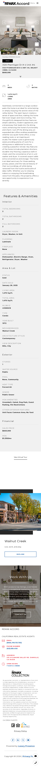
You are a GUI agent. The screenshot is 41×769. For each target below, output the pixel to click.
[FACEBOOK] (13, 740)
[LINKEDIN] (18, 740)
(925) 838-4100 (12, 648)
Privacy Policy (20, 731)
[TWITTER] (23, 740)
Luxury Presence (26, 746)
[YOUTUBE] (28, 740)
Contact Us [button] (20, 614)
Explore (20, 554)
